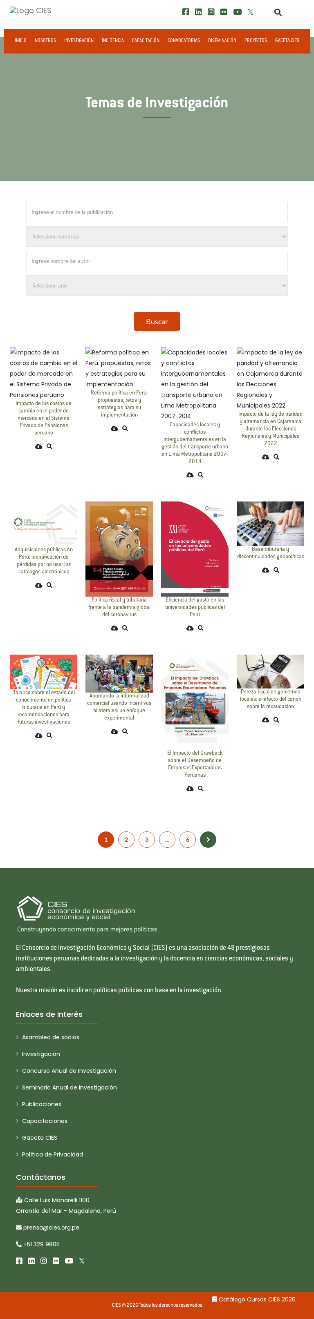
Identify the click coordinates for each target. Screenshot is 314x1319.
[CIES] (31, 10)
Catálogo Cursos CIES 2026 (256, 1299)
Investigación (79, 41)
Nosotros (45, 41)
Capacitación (145, 41)
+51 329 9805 (41, 1244)
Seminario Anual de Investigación (69, 1087)
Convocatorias (184, 41)
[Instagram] (211, 12)
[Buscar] (276, 12)
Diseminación (222, 41)
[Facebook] (185, 12)
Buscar (157, 321)
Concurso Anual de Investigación (69, 1071)
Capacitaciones (44, 1121)
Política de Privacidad (52, 1154)
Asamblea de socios (50, 1037)
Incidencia (113, 41)
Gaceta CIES (287, 41)
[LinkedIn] (198, 12)
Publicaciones (41, 1104)
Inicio (21, 41)
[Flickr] (223, 12)
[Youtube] (237, 12)
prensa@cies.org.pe (50, 1227)
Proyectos (255, 41)
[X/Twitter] (250, 12)
